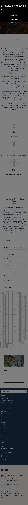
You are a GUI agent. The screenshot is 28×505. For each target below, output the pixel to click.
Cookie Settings (14, 11)
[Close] (26, 1)
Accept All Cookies (14, 19)
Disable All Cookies (14, 15)
